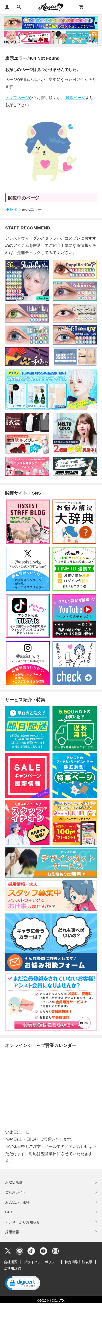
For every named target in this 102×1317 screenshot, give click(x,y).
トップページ (17, 97)
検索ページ (75, 97)
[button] (22, 1283)
